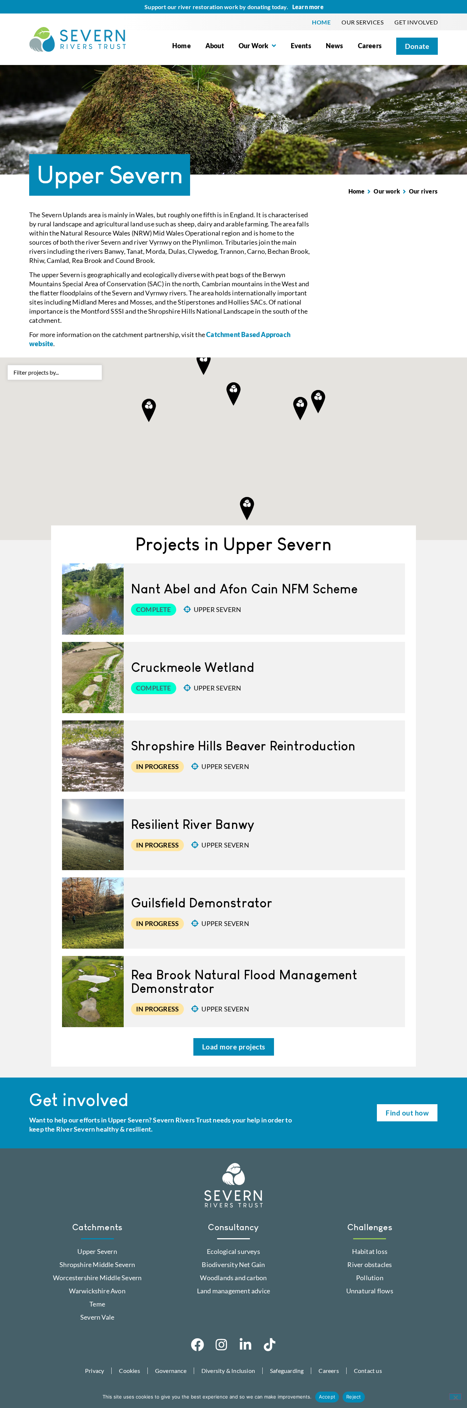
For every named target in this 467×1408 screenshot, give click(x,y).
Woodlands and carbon (233, 1278)
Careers (329, 1370)
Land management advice (233, 1291)
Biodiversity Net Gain (233, 1264)
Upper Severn (217, 609)
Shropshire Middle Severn (97, 1264)
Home (356, 191)
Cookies (129, 1370)
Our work (387, 191)
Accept (327, 1397)
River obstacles (369, 1264)
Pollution (369, 1278)
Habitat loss (369, 1251)
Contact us (368, 1370)
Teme (97, 1304)
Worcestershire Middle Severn (97, 1278)
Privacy (94, 1370)
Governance (170, 1370)
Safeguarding (287, 1370)
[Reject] (455, 1396)
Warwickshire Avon (97, 1291)
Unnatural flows (369, 1291)
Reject (353, 1397)
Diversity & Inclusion (228, 1370)
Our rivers (423, 191)
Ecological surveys (233, 1251)
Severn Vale (97, 1317)
